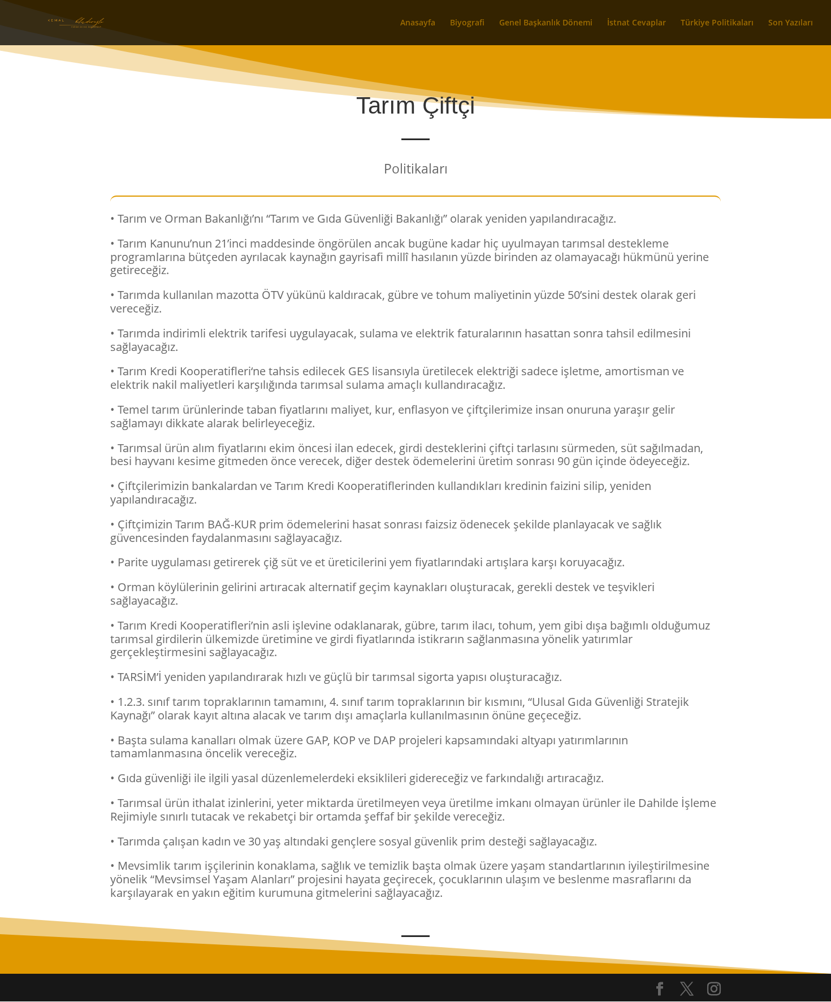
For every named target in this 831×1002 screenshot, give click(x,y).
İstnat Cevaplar (636, 23)
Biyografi (467, 23)
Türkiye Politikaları (717, 23)
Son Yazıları (790, 23)
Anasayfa (417, 23)
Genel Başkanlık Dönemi (545, 23)
